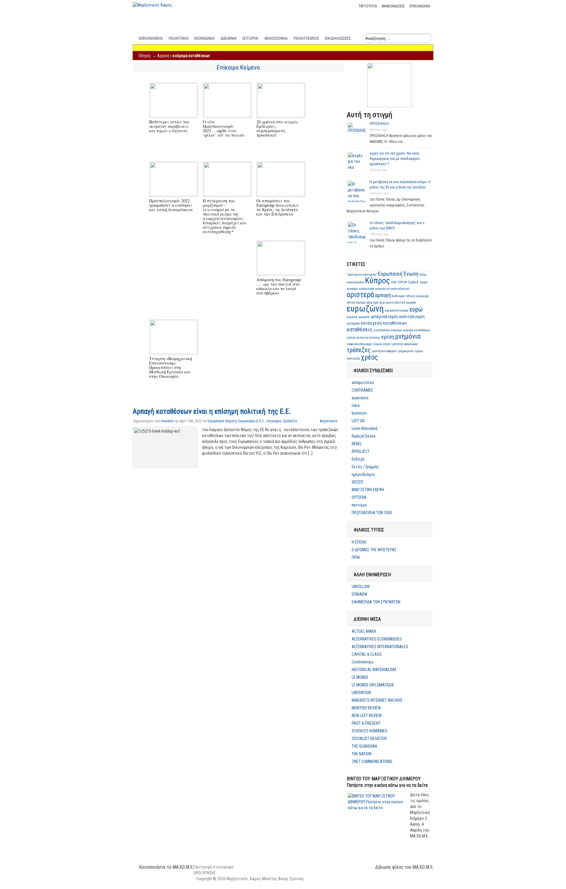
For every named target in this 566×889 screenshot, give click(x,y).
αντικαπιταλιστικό (397, 289)
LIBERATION (361, 692)
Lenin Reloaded (364, 428)
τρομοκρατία (405, 351)
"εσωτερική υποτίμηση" (362, 275)
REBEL (357, 443)
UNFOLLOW (361, 586)
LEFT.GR (358, 420)
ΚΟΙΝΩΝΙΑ (204, 38)
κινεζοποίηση (381, 330)
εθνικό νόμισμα (356, 302)
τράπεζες (359, 350)
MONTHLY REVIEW (366, 708)
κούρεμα (396, 330)
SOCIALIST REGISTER (369, 738)
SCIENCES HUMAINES (369, 731)
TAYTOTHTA (367, 6)
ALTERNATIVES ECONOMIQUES (377, 639)
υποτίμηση (353, 358)
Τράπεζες (290, 421)
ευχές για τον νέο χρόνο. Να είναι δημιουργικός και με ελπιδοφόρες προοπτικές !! (395, 158)
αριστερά (360, 294)
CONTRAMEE (362, 390)
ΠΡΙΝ (356, 557)
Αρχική (163, 55)
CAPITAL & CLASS (367, 654)
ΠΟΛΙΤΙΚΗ (178, 38)
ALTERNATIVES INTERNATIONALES (380, 646)
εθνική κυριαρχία (417, 296)
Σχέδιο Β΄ (413, 282)
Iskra (356, 405)
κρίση (387, 337)
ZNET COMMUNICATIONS (372, 761)
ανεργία (380, 289)
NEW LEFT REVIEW (367, 715)
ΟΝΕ (393, 282)
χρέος (369, 357)
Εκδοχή (358, 459)
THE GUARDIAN (364, 746)
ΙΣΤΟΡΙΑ (250, 38)
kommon (359, 413)
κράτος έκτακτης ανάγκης (364, 338)
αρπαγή (383, 295)
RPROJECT (361, 451)
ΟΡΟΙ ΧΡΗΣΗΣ (204, 872)
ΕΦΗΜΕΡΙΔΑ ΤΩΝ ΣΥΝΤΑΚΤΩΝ (376, 602)
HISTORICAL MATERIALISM (374, 669)
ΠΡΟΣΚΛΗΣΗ (379, 124)
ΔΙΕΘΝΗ (228, 38)
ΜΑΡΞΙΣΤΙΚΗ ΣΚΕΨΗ (368, 489)
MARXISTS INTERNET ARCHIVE (377, 700)
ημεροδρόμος (363, 474)
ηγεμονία (364, 317)
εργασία (411, 302)
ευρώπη (352, 317)
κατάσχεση (353, 323)
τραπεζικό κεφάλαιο (383, 351)
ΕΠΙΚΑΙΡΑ (359, 594)
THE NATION (361, 753)
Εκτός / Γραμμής (365, 466)
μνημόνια (408, 336)
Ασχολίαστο (328, 421)
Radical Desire (364, 436)
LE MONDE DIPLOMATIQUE (373, 685)
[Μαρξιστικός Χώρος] (152, 5)
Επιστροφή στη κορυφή (213, 867)
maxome (167, 421)
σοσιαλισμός (411, 344)
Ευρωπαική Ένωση (398, 274)
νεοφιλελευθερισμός (359, 344)
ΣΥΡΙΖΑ (402, 282)
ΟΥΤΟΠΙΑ (359, 497)
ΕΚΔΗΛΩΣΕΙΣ (338, 38)
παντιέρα (359, 505)
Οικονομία (273, 421)
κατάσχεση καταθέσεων (384, 323)
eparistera (360, 397)
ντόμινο (377, 344)
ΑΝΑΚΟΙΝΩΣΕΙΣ (393, 6)
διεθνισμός (398, 296)
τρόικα (418, 351)
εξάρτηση (372, 302)
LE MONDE (360, 677)
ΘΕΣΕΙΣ (357, 482)
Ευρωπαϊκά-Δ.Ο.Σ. (251, 421)
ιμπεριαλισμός (384, 316)
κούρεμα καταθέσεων (416, 330)
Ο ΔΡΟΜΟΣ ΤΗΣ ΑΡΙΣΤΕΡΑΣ (374, 549)
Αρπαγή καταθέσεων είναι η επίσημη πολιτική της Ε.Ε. (212, 411)
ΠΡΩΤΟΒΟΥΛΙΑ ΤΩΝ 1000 (372, 512)
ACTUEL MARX (364, 631)
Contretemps (363, 662)
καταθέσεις (359, 329)
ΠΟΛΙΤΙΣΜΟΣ (306, 38)
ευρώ (416, 309)
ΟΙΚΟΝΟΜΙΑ (151, 38)
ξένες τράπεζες (393, 344)
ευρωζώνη (365, 309)
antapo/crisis (363, 382)
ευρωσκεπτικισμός (397, 310)
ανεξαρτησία (366, 289)
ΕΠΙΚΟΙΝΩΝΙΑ (419, 6)
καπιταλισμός (412, 316)
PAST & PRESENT (366, 723)
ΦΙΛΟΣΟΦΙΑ (276, 38)
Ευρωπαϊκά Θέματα (222, 421)
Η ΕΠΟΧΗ (359, 542)
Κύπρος (377, 280)
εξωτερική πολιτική (392, 302)
